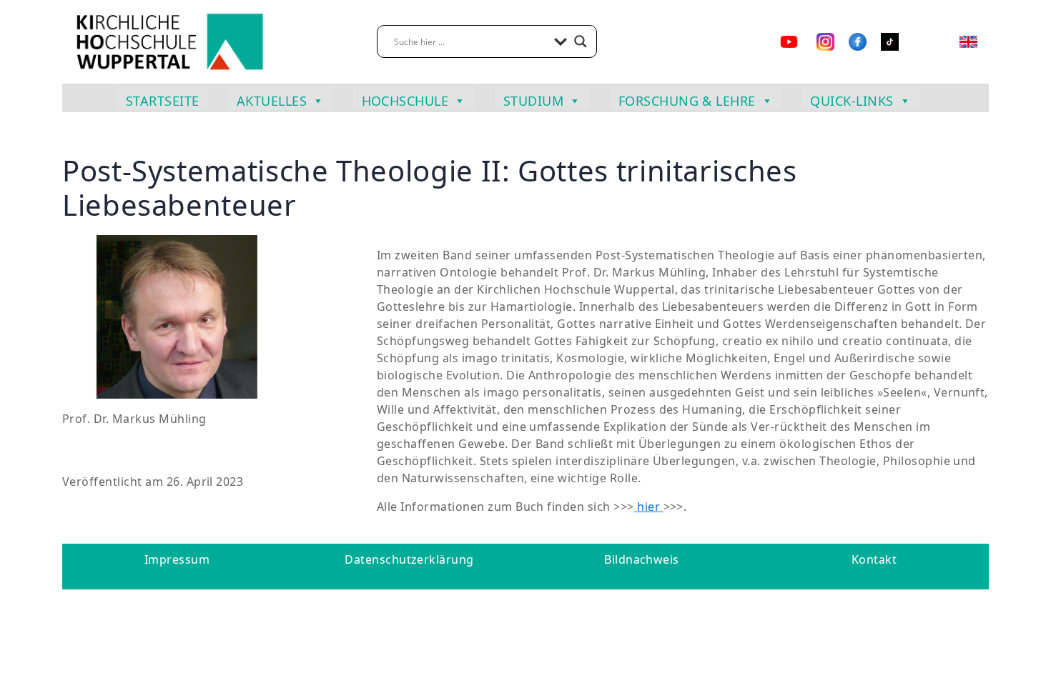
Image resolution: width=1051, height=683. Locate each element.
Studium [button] (533, 100)
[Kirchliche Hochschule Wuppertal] (169, 41)
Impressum (176, 559)
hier (648, 506)
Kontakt (874, 559)
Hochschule (405, 100)
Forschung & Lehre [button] (687, 100)
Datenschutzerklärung (409, 559)
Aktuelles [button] (272, 100)
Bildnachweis (641, 559)
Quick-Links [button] (851, 100)
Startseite (162, 100)
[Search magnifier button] (581, 41)
